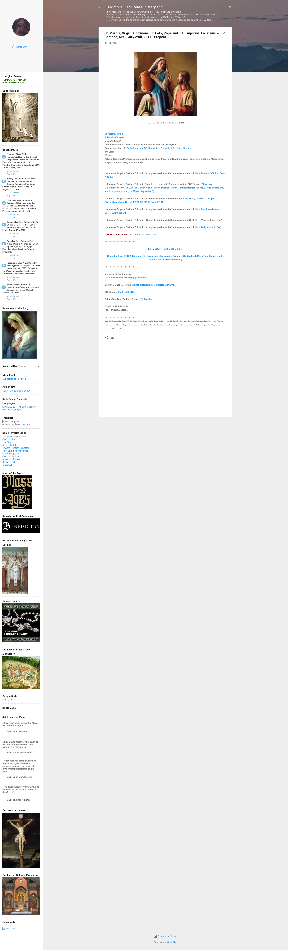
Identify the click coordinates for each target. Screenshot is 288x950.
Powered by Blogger (167, 936)
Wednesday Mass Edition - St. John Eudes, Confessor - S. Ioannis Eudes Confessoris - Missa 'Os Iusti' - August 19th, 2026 (21, 226)
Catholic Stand (9, 439)
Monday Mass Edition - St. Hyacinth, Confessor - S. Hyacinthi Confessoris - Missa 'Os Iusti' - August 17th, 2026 (20, 289)
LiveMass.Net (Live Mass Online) (165, 249)
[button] (224, 33)
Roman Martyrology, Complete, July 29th (153, 285)
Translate (25, 424)
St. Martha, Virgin (114, 133)
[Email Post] (112, 339)
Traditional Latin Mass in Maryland (134, 7)
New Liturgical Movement (15, 450)
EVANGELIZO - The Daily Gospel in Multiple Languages (19, 408)
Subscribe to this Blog (14, 378)
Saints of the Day (126, 292)
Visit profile (21, 47)
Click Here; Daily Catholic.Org (204, 227)
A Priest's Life (9, 445)
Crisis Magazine (11, 453)
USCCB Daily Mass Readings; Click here (126, 277)
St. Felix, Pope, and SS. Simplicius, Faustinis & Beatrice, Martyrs (157, 148)
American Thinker (11, 459)
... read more (13, 171)
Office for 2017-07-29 (145, 234)
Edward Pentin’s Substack (15, 448)
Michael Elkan (172, 942)
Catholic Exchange (11, 456)
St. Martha (146, 299)
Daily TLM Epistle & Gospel (16, 390)
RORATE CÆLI (10, 462)
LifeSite (6, 442)
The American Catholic (14, 436)
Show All (7, 465)
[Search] (230, 8)
